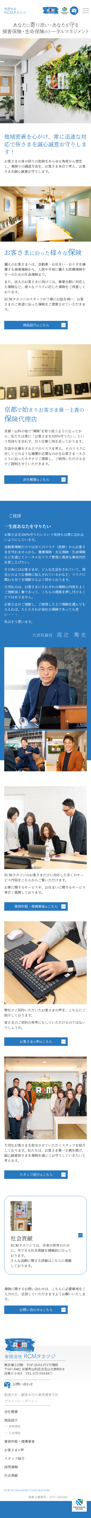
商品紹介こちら (36, 325)
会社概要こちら (36, 479)
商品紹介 (11, 1420)
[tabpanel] (45, 80)
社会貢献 (11, 1475)
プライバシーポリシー (21, 1401)
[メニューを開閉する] (85, 10)
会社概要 (11, 1411)
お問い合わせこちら (36, 1309)
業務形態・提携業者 (19, 1441)
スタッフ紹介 (14, 1458)
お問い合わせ (23, 1384)
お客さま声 (14, 1449)
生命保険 (15, 1433)
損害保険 (15, 1426)
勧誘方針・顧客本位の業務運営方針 (31, 1394)
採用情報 (11, 1466)
